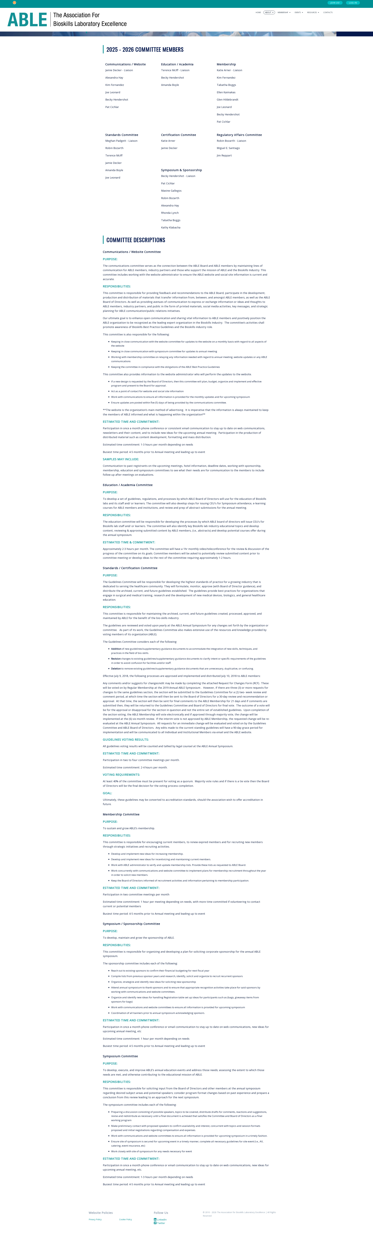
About (268, 12)
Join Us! (335, 2)
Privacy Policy (95, 1219)
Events (298, 12)
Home (258, 12)
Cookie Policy (125, 1219)
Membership (283, 12)
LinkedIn (161, 1219)
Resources (312, 12)
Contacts (327, 12)
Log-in (353, 2)
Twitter (160, 1223)
